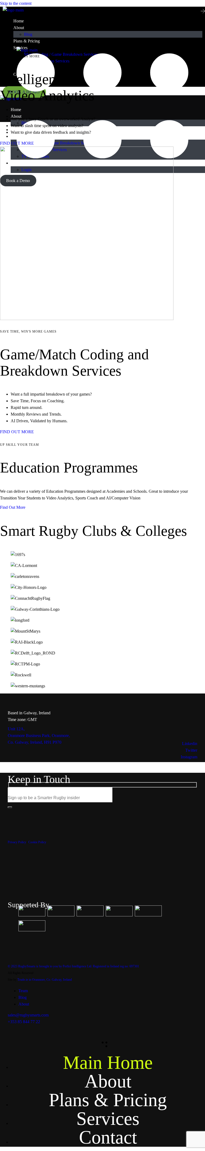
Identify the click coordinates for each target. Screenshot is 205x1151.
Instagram (189, 757)
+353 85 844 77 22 (24, 1021)
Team (23, 990)
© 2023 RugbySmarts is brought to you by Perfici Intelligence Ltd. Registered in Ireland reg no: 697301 (73, 966)
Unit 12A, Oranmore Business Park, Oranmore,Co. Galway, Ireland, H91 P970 (39, 735)
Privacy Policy (17, 842)
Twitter (191, 750)
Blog (22, 997)
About (23, 1004)
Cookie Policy (37, 842)
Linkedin (189, 743)
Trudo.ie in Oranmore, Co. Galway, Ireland (44, 979)
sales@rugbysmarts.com (28, 1015)
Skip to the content (15, 3)
